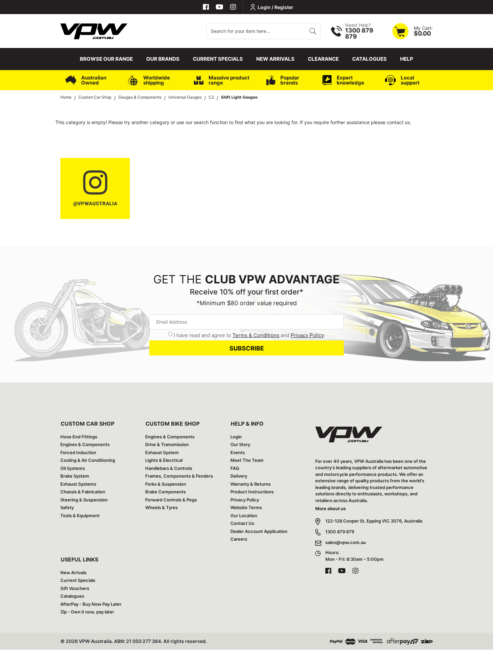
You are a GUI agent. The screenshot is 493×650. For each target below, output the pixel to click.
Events (237, 452)
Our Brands (162, 59)
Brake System (74, 476)
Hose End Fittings (78, 436)
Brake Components (165, 491)
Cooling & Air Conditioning (87, 460)
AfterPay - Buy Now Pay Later (90, 604)
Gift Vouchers (74, 588)
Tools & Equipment (80, 515)
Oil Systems (72, 468)
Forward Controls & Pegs (171, 499)
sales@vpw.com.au (345, 542)
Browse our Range (106, 59)
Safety (67, 507)
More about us (330, 508)
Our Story (240, 444)
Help (406, 59)
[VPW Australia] (93, 30)
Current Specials (218, 59)
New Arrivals (275, 59)
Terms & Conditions (255, 335)
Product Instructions (252, 491)
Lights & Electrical (163, 460)
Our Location (243, 515)
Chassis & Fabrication (82, 491)
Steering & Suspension (84, 499)
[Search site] (313, 31)
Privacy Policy (307, 335)
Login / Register (275, 7)
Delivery (238, 476)
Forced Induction (78, 452)
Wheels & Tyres (161, 507)
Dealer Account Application (258, 531)
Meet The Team (247, 460)
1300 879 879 (339, 531)
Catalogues (369, 59)
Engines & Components (85, 444)
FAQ (234, 468)
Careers (238, 539)
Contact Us (242, 523)
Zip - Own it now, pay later (87, 611)
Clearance (323, 59)
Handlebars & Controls (168, 468)
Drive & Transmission (167, 444)
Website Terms (246, 507)
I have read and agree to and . (249, 335)
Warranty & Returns (250, 484)
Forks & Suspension (165, 484)
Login (236, 436)
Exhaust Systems (78, 484)
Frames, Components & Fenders (179, 476)
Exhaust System (162, 452)
